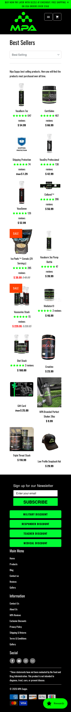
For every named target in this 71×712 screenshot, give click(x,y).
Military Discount (35, 514)
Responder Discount (35, 524)
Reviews (13, 581)
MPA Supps (22, 689)
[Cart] (57, 17)
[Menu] (48, 17)
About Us (13, 609)
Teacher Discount (35, 533)
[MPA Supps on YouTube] (19, 660)
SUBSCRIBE (35, 502)
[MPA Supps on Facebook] (12, 660)
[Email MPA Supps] (32, 660)
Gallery (13, 587)
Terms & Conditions (18, 638)
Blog (11, 570)
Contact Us (14, 603)
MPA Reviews (15, 615)
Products (13, 564)
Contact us (14, 576)
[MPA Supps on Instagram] (25, 660)
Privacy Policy (16, 626)
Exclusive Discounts (18, 621)
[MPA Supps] (23, 22)
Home (12, 558)
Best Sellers (22, 42)
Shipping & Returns (18, 632)
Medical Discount (35, 543)
